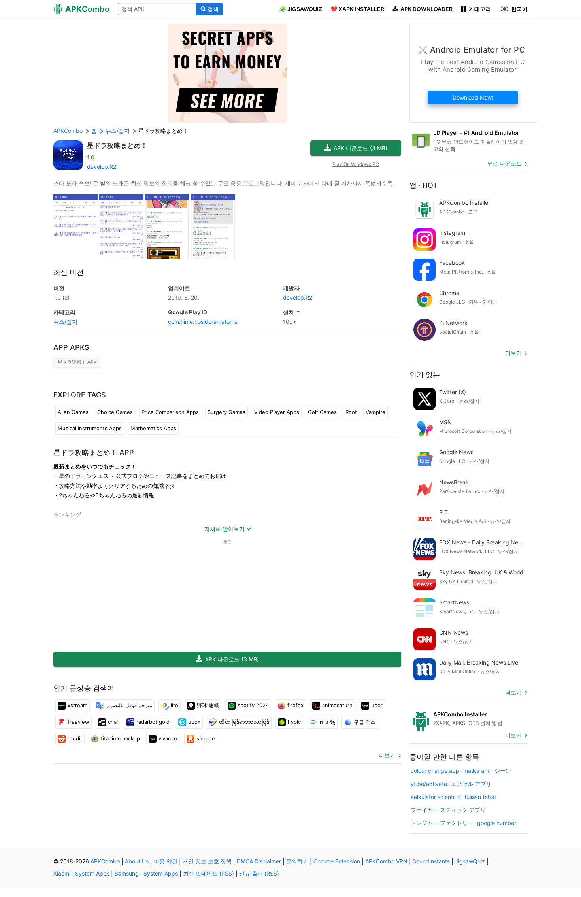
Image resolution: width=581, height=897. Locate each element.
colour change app (435, 770)
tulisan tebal (480, 796)
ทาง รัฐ (327, 722)
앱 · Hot (423, 185)
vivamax (168, 738)
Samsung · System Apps (146, 873)
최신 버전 (68, 272)
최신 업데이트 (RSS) (208, 873)
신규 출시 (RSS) (259, 873)
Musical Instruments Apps (90, 428)
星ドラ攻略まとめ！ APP (93, 452)
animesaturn (337, 705)
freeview (78, 722)
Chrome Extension (336, 861)
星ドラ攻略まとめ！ (117, 145)
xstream (77, 705)
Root (351, 412)
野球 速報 (208, 705)
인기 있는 (424, 374)
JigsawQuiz (470, 861)
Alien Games (73, 412)
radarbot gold (153, 722)
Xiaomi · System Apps (81, 873)
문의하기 (297, 861)
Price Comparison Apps (170, 412)
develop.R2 (101, 166)
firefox (295, 705)
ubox (194, 722)
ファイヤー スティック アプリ (448, 809)
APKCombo (68, 130)
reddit (75, 738)
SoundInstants (431, 861)
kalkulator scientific (435, 796)
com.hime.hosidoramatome (203, 321)
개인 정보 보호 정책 (207, 861)
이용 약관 (165, 861)
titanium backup (120, 738)
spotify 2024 (253, 705)
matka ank (476, 770)
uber (377, 705)
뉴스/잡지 (65, 321)
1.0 (61, 297)
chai (113, 722)
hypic (294, 722)
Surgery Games (226, 412)
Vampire (375, 412)
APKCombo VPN (386, 861)
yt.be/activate (429, 783)
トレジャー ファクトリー (442, 823)
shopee (205, 738)
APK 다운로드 (360, 148)
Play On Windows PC (355, 164)
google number (496, 823)
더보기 (387, 755)
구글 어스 (365, 722)
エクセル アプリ (471, 783)
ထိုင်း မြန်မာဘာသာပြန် (244, 722)
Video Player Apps (276, 412)
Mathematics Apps (153, 428)
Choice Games (115, 412)
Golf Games (322, 412)
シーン (502, 770)
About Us (137, 861)
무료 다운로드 (504, 163)
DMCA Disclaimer (259, 861)
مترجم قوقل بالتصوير (129, 705)
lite (174, 705)
